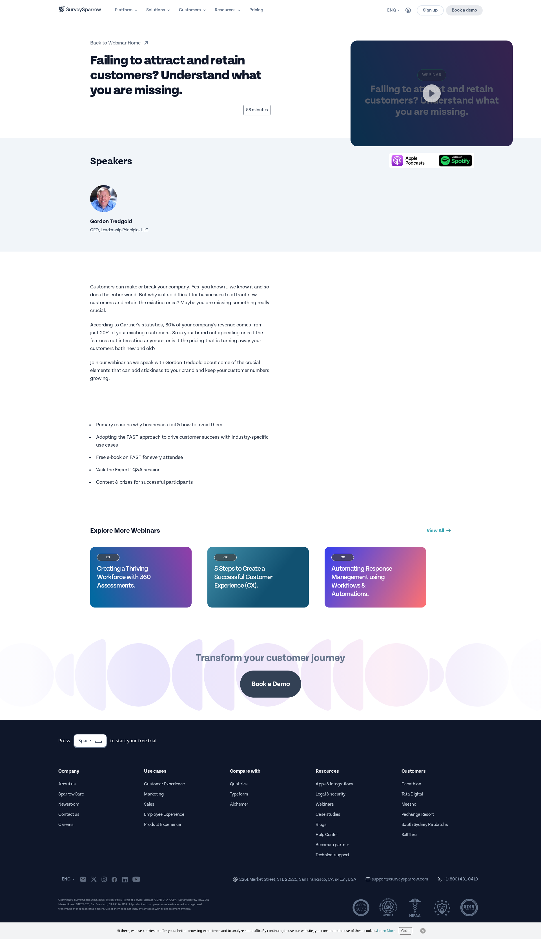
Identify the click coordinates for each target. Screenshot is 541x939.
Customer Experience (164, 784)
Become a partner (332, 845)
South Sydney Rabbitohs (425, 824)
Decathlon (411, 784)
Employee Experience (164, 814)
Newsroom (68, 804)
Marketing (153, 794)
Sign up (430, 10)
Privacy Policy (114, 900)
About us (67, 784)
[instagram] (104, 879)
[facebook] (114, 879)
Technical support (332, 855)
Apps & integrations (334, 784)
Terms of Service (133, 900)
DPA (165, 900)
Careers (66, 824)
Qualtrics (239, 784)
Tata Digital (412, 794)
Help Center (327, 834)
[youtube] (136, 879)
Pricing (256, 10)
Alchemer (239, 804)
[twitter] (94, 879)
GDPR (157, 900)
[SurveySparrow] (79, 9)
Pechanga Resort (418, 814)
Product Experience (162, 824)
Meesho (409, 804)
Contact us (68, 814)
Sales (149, 804)
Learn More (386, 930)
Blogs (321, 824)
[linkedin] (125, 879)
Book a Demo (270, 684)
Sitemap (149, 900)
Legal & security (330, 794)
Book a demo (464, 10)
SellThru (409, 834)
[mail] (83, 879)
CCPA (173, 900)
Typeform (239, 794)
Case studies (328, 814)
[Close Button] (423, 931)
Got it (405, 930)
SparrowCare (71, 794)
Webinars (325, 804)
